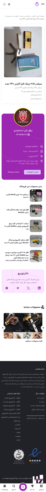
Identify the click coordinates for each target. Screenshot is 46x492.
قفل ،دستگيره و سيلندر (27, 16)
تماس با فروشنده (32, 172)
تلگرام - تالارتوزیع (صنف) (12, 409)
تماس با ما (41, 398)
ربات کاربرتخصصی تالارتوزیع (10, 417)
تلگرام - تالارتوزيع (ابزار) (12, 398)
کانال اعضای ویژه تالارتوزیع (11, 413)
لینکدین (17, 425)
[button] (43, 328)
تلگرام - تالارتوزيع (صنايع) (11, 405)
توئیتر (18, 432)
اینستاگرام (17, 421)
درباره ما (42, 402)
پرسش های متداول (38, 409)
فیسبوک (17, 428)
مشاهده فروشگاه (13, 172)
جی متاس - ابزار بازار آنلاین (36, 418)
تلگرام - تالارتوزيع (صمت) (11, 402)
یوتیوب (17, 436)
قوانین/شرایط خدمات (37, 405)
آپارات (18, 440)
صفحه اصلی (40, 16)
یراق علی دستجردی (12, 16)
